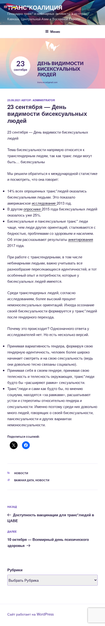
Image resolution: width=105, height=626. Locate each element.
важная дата (24, 480)
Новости (21, 473)
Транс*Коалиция (34, 7)
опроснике (32, 208)
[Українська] (14, 6)
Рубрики (14, 569)
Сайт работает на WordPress (30, 614)
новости (42, 480)
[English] (6, 6)
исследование (44, 203)
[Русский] (10, 6)
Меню (55, 31)
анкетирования (80, 239)
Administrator (43, 100)
